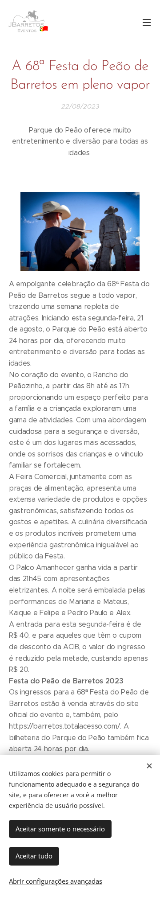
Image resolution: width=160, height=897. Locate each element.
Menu (147, 22)
